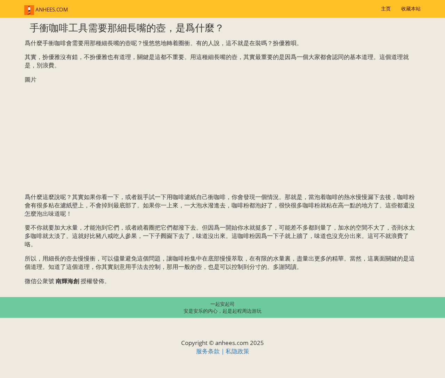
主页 (386, 8)
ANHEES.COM (51, 9)
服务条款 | (211, 351)
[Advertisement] (222, 138)
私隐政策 (237, 351)
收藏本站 (411, 8)
